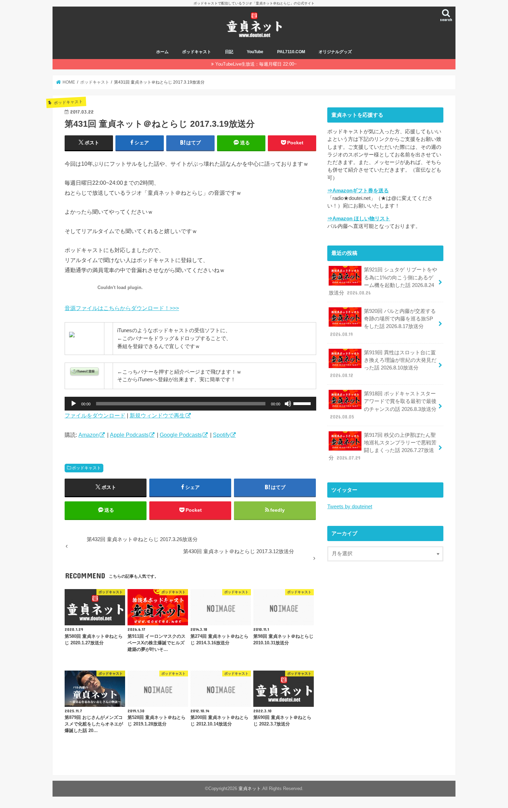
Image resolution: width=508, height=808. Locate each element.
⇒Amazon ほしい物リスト (358, 218)
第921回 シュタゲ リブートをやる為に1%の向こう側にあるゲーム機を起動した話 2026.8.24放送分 (383, 281)
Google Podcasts (181, 435)
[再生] (73, 403)
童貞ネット (249, 788)
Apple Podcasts (129, 435)
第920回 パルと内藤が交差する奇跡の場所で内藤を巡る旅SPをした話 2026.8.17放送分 (383, 322)
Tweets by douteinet (349, 506)
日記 (229, 51)
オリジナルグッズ (335, 51)
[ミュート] (287, 403)
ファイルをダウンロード (95, 415)
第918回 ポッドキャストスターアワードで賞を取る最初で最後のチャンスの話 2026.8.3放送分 (383, 405)
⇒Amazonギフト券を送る (358, 190)
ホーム (162, 51)
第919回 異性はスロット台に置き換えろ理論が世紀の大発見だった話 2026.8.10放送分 (383, 364)
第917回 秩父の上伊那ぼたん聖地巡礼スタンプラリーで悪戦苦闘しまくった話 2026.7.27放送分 (382, 446)
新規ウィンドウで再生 (157, 415)
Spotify (221, 435)
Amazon (88, 435)
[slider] (303, 403)
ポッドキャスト (196, 51)
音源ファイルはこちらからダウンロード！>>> (122, 308)
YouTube (255, 51)
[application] (190, 404)
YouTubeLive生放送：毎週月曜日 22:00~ (256, 64)
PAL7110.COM (291, 51)
